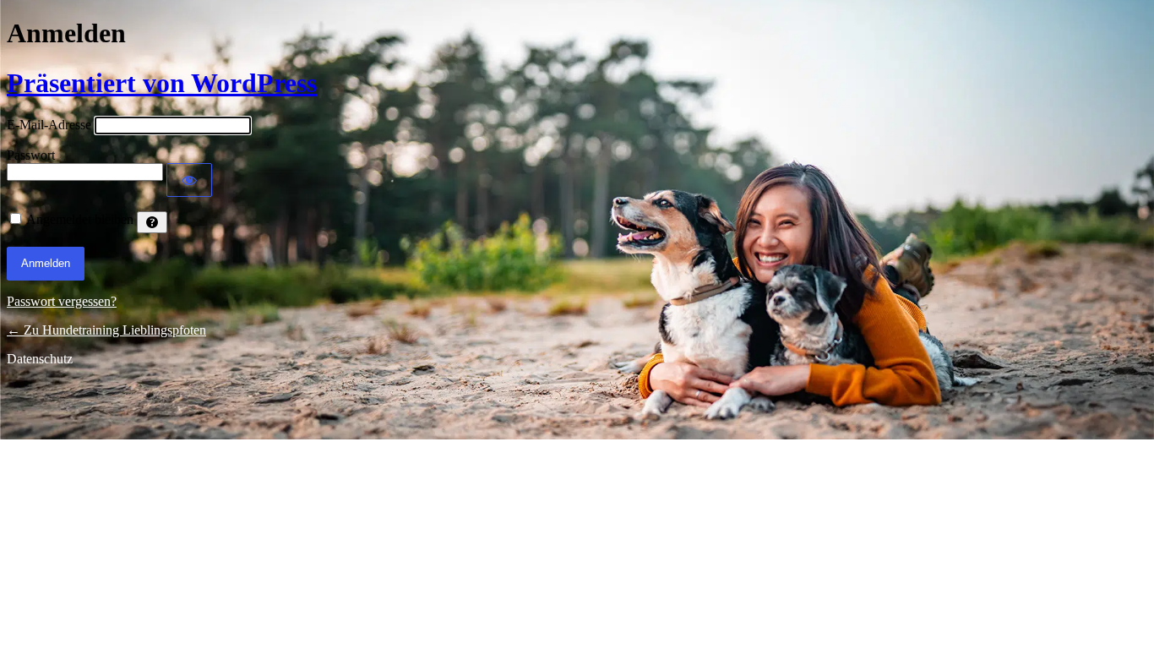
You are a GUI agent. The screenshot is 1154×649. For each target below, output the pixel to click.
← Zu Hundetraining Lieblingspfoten (106, 330)
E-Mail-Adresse (49, 124)
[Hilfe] (152, 222)
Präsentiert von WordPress (162, 83)
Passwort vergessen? (62, 301)
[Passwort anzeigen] (189, 180)
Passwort (31, 155)
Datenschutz (40, 359)
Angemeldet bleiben (79, 219)
